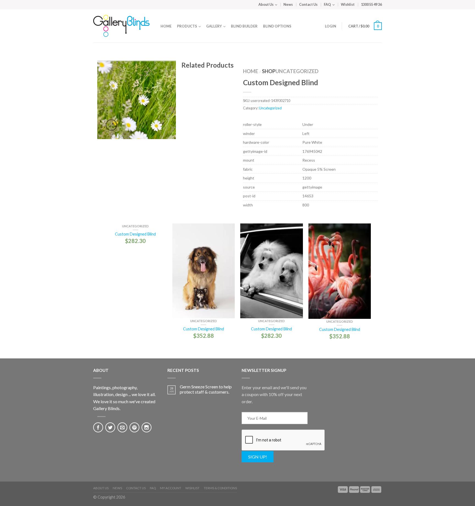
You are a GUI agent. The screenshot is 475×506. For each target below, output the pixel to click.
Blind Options (277, 26)
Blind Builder (244, 26)
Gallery (214, 26)
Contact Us (308, 4)
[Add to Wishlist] (167, 74)
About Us (266, 4)
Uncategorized (297, 71)
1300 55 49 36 (371, 4)
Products (187, 26)
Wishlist (348, 4)
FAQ (327, 4)
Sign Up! (257, 456)
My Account (170, 488)
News (288, 4)
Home (166, 26)
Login (330, 26)
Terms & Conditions (220, 488)
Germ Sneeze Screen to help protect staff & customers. (206, 389)
